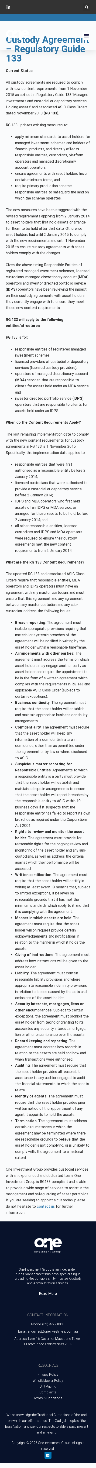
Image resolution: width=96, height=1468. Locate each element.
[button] (86, 7)
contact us (46, 1206)
